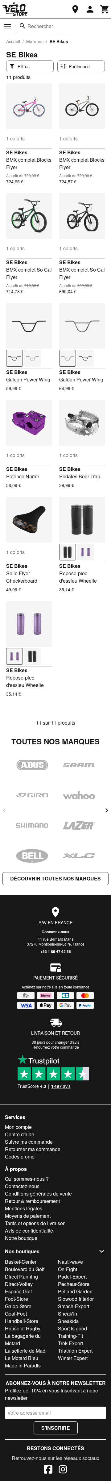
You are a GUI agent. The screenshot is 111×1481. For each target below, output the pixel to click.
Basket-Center (20, 1261)
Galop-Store (18, 1306)
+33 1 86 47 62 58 (55, 951)
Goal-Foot (16, 1313)
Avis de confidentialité (29, 1230)
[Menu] (7, 26)
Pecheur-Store (73, 1284)
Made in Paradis (23, 1365)
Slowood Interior (76, 1298)
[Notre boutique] (75, 9)
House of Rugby (22, 1328)
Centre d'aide (19, 1134)
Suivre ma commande (29, 1141)
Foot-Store (16, 1298)
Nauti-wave (70, 1261)
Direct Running (21, 1276)
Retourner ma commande (32, 1149)
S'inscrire (55, 1427)
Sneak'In (67, 1313)
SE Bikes (16, 152)
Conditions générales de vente (38, 1193)
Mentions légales (23, 1208)
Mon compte (18, 1126)
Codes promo (20, 1156)
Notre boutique (21, 1238)
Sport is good (72, 1328)
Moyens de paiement (28, 1215)
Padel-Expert (72, 1276)
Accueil (13, 41)
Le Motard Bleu (21, 1358)
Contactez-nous (55, 931)
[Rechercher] (22, 26)
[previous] (4, 810)
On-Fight (67, 1269)
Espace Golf (18, 1291)
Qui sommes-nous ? (27, 1178)
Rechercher (40, 26)
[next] (106, 810)
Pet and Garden (75, 1291)
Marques (34, 41)
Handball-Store (21, 1321)
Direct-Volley (19, 1284)
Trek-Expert (70, 1343)
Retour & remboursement (32, 1200)
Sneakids (68, 1321)
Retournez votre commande (55, 1047)
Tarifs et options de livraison (35, 1223)
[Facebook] (48, 1470)
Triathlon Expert (75, 1350)
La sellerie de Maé (25, 1350)
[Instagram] (63, 1470)
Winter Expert (73, 1358)
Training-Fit (70, 1335)
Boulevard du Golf (24, 1269)
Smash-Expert (73, 1306)
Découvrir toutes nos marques (55, 878)
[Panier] (105, 9)
